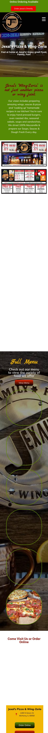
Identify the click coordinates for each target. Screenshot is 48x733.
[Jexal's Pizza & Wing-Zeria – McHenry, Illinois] (12, 22)
